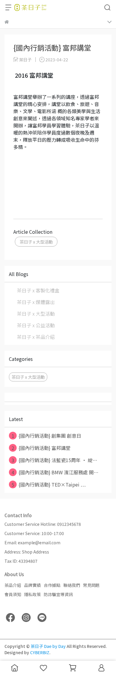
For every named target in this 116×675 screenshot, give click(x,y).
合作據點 (52, 585)
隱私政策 (32, 594)
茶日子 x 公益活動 (36, 325)
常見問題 (91, 585)
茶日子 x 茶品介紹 (36, 336)
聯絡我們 (71, 585)
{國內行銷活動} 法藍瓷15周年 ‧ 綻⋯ (55, 460)
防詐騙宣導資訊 (58, 594)
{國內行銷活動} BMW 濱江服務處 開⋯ (55, 472)
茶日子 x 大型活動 (36, 241)
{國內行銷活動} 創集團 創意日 (46, 435)
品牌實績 (32, 585)
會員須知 (12, 594)
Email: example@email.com (32, 542)
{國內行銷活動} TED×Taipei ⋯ (49, 484)
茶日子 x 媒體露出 (36, 301)
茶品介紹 (12, 585)
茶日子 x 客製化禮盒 (38, 290)
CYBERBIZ (39, 652)
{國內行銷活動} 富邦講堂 (41, 447)
